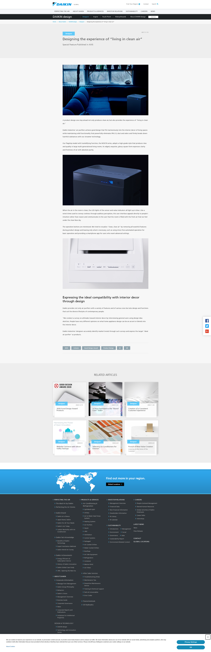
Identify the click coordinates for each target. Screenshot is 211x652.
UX (127, 348)
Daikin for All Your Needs (65, 523)
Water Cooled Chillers (91, 548)
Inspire (95, 17)
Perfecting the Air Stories (65, 507)
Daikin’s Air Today (63, 526)
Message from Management (66, 583)
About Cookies (10, 646)
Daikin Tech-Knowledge (65, 537)
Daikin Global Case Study (65, 567)
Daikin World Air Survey (65, 549)
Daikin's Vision (62, 593)
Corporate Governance (64, 603)
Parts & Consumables (91, 592)
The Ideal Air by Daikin (64, 503)
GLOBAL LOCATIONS (141, 542)
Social (124, 532)
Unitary (86, 513)
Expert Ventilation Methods (66, 546)
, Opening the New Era (66, 571)
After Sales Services (90, 573)
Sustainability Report (117, 539)
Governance (114, 535)
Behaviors (60, 590)
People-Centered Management (147, 503)
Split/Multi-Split (89, 509)
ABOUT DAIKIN (78, 11)
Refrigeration (88, 558)
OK (191, 647)
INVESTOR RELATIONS (115, 11)
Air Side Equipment (90, 554)
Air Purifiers (88, 525)
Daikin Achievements (64, 555)
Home (54, 22)
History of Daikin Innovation (66, 564)
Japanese (153, 17)
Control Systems (89, 538)
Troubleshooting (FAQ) (92, 577)
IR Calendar (114, 520)
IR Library (113, 516)
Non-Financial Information (119, 510)
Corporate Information (64, 580)
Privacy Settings (191, 642)
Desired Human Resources (145, 506)
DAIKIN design (62, 16)
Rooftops (87, 551)
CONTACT (137, 538)
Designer (86, 17)
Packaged (87, 541)
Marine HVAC (88, 564)
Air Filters (87, 567)
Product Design (108, 348)
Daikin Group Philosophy (65, 587)
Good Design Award (91, 348)
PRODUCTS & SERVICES (95, 11)
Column (76, 348)
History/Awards (120, 17)
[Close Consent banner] (208, 637)
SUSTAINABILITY (132, 11)
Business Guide (62, 600)
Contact (146, 4)
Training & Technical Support (94, 589)
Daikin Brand (61, 513)
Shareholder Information (118, 513)
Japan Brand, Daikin (64, 519)
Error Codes (88, 595)
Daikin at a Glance (63, 516)
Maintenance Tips (90, 580)
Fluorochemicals (89, 601)
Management (126, 529)
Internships (140, 518)
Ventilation (88, 535)
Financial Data (114, 506)
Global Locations (114, 484)
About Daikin (62, 22)
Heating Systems (89, 521)
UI (120, 348)
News (59, 607)
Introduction (114, 529)
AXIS (66, 348)
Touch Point (106, 17)
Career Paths (141, 515)
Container (87, 561)
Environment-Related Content (120, 542)
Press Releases (138, 531)
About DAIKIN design (138, 17)
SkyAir (86, 528)
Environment (114, 532)
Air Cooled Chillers (90, 544)
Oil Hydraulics (88, 605)
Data (123, 535)
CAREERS (144, 11)
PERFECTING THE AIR (62, 11)
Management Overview (65, 597)
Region (132, 4)
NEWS (153, 11)
